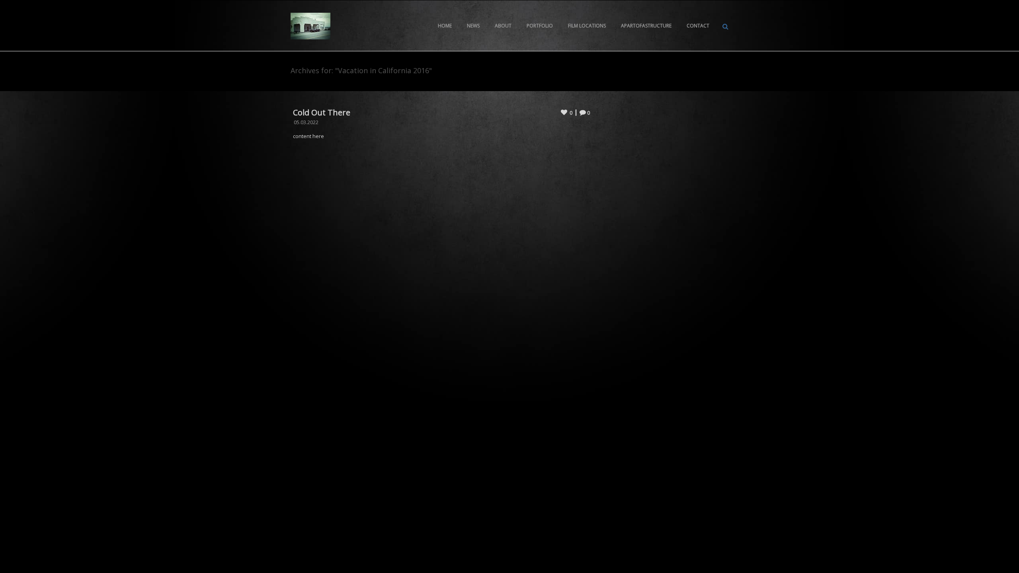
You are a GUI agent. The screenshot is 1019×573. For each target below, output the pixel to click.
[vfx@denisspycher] (310, 25)
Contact (698, 25)
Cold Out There (321, 112)
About (503, 25)
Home (445, 25)
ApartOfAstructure (646, 25)
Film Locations (587, 25)
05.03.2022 (306, 122)
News (473, 25)
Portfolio (540, 25)
